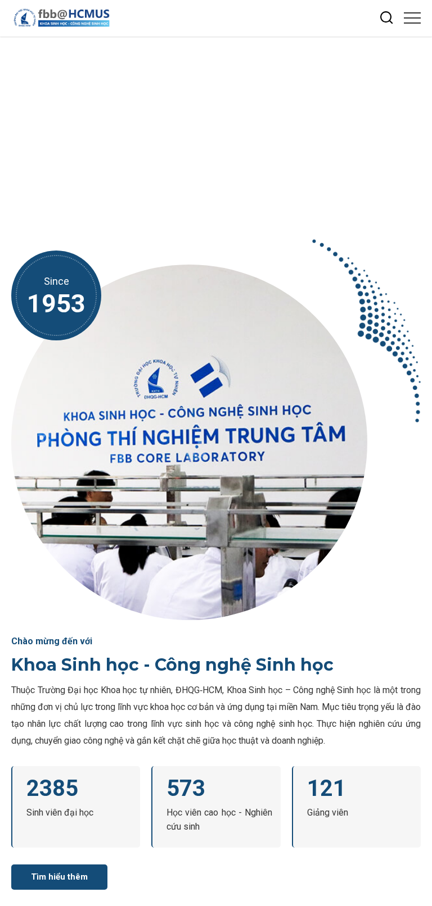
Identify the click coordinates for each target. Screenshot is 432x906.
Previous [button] (418, 139)
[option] (216, 129)
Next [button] (418, 119)
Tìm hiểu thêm (59, 877)
